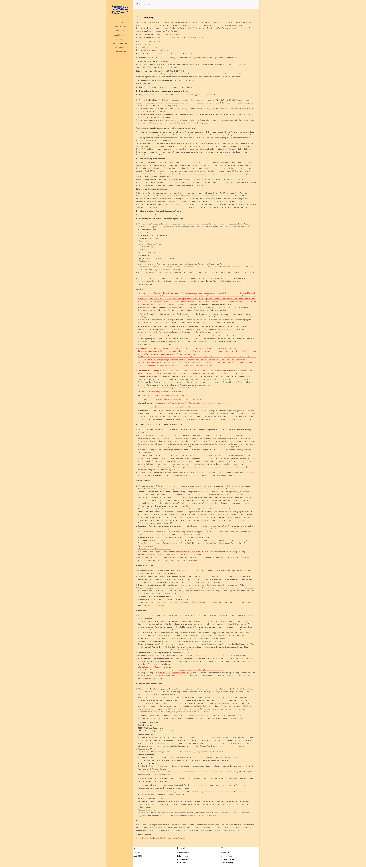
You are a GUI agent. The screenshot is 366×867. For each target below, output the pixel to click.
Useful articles (182, 863)
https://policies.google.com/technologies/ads (158, 554)
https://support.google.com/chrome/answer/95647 (164, 391)
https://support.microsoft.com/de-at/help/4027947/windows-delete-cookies (179, 407)
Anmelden (225, 853)
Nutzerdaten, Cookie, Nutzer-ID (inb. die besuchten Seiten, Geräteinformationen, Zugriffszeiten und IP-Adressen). (188, 348)
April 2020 (137, 856)
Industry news (182, 856)
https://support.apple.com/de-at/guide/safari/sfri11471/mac (165, 395)
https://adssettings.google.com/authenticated (154, 549)
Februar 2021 (138, 853)
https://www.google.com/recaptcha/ (200, 602)
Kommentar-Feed (228, 859)
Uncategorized (182, 859)
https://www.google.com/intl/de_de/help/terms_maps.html (201, 670)
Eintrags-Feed (226, 856)
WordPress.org (227, 863)
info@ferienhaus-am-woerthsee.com (156, 50)
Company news (183, 853)
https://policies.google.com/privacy (186, 560)
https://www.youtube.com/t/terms (188, 552)
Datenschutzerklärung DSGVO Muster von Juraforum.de (163, 838)
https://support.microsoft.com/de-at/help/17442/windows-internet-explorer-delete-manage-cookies (191, 403)
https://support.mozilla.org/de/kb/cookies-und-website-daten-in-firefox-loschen (174, 399)
